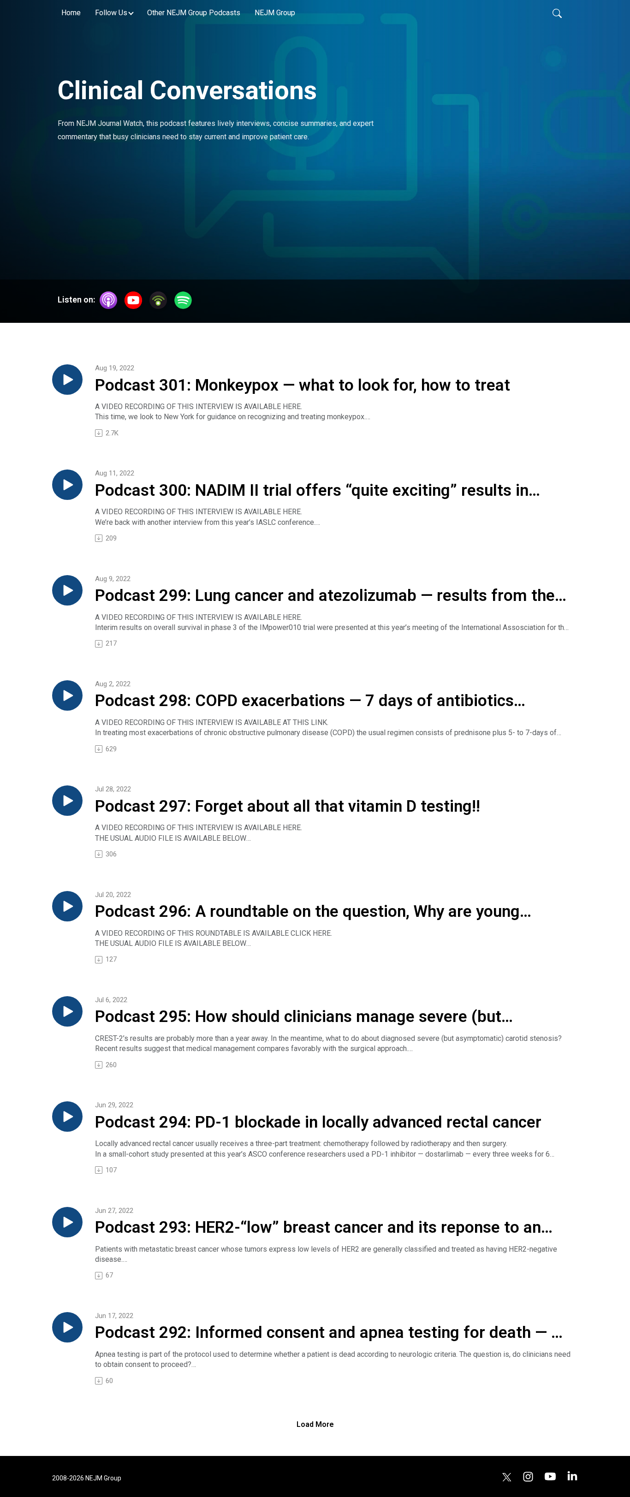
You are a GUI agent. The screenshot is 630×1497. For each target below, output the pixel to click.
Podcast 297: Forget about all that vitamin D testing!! (287, 806)
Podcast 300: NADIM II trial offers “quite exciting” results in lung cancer (312, 491)
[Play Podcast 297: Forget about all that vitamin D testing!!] (67, 800)
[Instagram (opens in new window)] (528, 1476)
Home (71, 12)
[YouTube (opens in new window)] (133, 300)
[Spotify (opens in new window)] (183, 300)
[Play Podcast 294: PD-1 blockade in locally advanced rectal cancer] (67, 1116)
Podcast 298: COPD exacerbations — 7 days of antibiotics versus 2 (304, 701)
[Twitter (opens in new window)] (506, 1476)
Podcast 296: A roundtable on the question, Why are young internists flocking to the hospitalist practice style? (307, 912)
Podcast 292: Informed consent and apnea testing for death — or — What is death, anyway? (330, 1333)
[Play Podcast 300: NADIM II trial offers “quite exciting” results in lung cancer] (67, 484)
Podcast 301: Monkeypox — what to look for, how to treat (302, 385)
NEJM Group (275, 12)
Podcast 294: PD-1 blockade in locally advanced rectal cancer (318, 1122)
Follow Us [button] (111, 12)
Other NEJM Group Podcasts (193, 12)
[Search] (557, 13)
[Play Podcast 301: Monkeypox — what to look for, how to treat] (67, 379)
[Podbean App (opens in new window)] (158, 300)
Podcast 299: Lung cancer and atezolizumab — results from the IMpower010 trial (325, 596)
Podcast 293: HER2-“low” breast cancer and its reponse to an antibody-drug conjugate (318, 1228)
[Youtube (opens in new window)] (550, 1476)
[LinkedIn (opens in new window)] (572, 1476)
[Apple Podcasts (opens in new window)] (108, 300)
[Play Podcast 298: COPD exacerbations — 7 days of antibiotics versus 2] (67, 695)
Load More (315, 1424)
